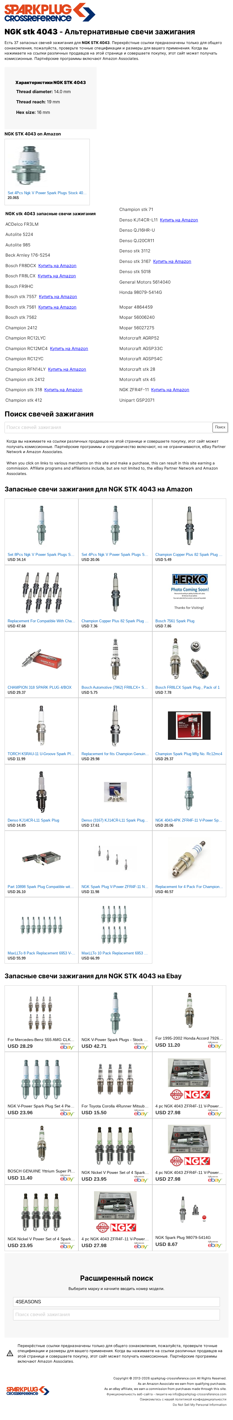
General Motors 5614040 (144, 282)
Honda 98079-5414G (140, 292)
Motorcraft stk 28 (137, 369)
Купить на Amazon (57, 265)
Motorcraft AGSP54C (141, 358)
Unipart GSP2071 (137, 400)
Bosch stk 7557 (21, 296)
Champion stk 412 (23, 400)
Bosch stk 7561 (20, 307)
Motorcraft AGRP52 (139, 338)
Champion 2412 (21, 327)
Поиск (220, 427)
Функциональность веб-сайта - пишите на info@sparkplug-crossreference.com (166, 1394)
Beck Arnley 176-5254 (27, 255)
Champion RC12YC (24, 358)
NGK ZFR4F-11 (134, 389)
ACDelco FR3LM (22, 224)
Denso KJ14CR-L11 (138, 220)
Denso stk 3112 (134, 251)
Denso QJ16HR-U (137, 230)
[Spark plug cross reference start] (28, 1391)
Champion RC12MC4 (27, 348)
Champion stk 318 (23, 389)
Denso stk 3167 (135, 261)
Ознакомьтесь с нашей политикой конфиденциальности (183, 1399)
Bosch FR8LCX (21, 275)
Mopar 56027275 (136, 327)
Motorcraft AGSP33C (141, 348)
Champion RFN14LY (26, 369)
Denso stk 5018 (135, 271)
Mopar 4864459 (136, 307)
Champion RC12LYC (25, 338)
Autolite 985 (17, 245)
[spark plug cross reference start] (50, 20)
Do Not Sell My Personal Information (199, 1405)
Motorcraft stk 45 (137, 379)
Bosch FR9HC (19, 286)
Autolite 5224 (19, 234)
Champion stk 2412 (25, 379)
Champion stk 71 (136, 209)
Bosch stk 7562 (21, 317)
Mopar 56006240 (137, 317)
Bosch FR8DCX (21, 265)
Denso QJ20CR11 (136, 240)
